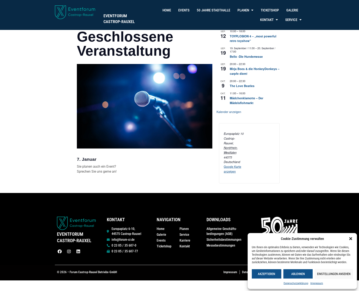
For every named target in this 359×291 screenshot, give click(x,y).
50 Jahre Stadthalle (213, 10)
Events (183, 10)
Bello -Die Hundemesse (246, 56)
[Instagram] (69, 251)
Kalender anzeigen (228, 112)
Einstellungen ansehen (333, 274)
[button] (351, 239)
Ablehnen (298, 274)
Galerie (292, 10)
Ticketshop (270, 10)
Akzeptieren (266, 274)
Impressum (316, 283)
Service (291, 20)
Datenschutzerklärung (296, 283)
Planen (243, 10)
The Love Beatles (242, 86)
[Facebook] (59, 251)
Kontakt (267, 20)
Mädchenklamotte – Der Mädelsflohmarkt (246, 100)
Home (166, 10)
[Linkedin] (78, 251)
